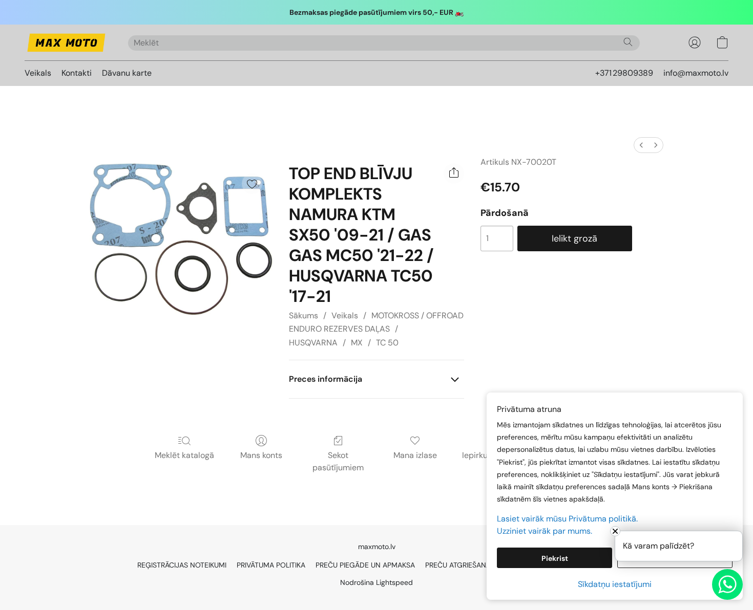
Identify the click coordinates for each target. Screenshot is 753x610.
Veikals (38, 73)
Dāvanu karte (127, 73)
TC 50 (387, 342)
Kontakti (76, 73)
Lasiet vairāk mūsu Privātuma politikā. (567, 518)
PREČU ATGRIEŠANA (458, 565)
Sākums (303, 315)
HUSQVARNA (313, 342)
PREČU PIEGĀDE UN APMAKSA (365, 565)
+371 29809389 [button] (624, 73)
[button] (66, 42)
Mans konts (261, 455)
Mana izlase (415, 455)
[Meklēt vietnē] (628, 42)
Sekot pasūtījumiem (338, 461)
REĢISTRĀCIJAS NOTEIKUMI (181, 565)
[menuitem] (641, 145)
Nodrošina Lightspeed (376, 582)
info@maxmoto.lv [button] (695, 73)
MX (357, 342)
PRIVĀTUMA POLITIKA (271, 565)
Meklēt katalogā (184, 455)
